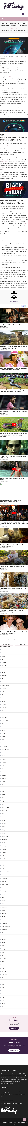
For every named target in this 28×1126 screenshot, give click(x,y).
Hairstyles (4, 817)
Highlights (4, 823)
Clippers (4, 710)
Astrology (4, 662)
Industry (4, 846)
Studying (4, 958)
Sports (3, 955)
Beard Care (4, 665)
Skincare (4, 952)
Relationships (5, 936)
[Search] (23, 14)
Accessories (5, 649)
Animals (4, 653)
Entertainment (5, 749)
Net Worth (4, 907)
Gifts (3, 788)
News (3, 910)
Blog (3, 678)
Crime (3, 727)
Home (3, 833)
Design (3, 736)
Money (3, 887)
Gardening (4, 784)
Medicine (4, 881)
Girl (3, 791)
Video (3, 1003)
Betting (3, 672)
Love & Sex (4, 868)
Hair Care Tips (5, 807)
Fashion (4, 759)
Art (2, 659)
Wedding (4, 1010)
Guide (3, 797)
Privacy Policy (15, 1124)
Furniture (4, 772)
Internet (4, 849)
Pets (3, 920)
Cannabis (4, 688)
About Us (4, 1122)
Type (3, 994)
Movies (3, 894)
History (3, 826)
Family (3, 756)
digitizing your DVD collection (12, 76)
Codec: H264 (23, 249)
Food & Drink (5, 768)
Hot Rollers (4, 839)
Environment (5, 752)
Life (3, 862)
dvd (16, 639)
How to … (4, 842)
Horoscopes (5, 836)
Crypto (3, 730)
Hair (3, 804)
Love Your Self (5, 871)
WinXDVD (4, 161)
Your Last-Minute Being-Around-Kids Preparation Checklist (7, 644)
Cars (3, 691)
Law (3, 855)
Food (3, 765)
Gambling (4, 778)
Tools (3, 984)
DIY (3, 739)
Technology (4, 971)
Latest (15, 1122)
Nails (3, 903)
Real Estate (4, 929)
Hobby (3, 829)
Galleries (4, 775)
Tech (22, 56)
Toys (3, 987)
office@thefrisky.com (8, 1100)
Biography (4, 675)
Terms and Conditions (22, 1122)
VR (2, 1006)
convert (6, 639)
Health (3, 820)
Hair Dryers (4, 810)
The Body (4, 974)
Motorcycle (4, 891)
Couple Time (5, 720)
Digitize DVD (11, 639)
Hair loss (4, 813)
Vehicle (3, 1000)
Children (4, 704)
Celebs (3, 701)
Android (24, 223)
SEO (3, 945)
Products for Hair (6, 926)
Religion (4, 939)
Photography (5, 923)
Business (4, 682)
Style (3, 961)
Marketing (4, 878)
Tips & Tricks (5, 981)
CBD (3, 698)
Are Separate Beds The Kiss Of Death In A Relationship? (22, 644)
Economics (4, 743)
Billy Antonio (4, 56)
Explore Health (14, 1028)
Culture (3, 733)
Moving (3, 897)
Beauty (3, 669)
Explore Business (14, 1050)
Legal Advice (5, 858)
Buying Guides (5, 685)
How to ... (17, 56)
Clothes (4, 714)
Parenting (4, 913)
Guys (3, 801)
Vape (3, 997)
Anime (3, 656)
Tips (3, 977)
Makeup (4, 875)
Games (3, 781)
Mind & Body (5, 884)
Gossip (3, 794)
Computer (4, 717)
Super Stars (5, 965)
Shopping (4, 949)
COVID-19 (4, 723)
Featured (4, 762)
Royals (3, 942)
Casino (3, 694)
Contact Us (10, 1122)
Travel (3, 990)
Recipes (4, 932)
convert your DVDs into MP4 (10, 145)
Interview (4, 852)
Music (3, 900)
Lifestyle (4, 865)
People (3, 916)
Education (4, 746)
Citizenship (4, 707)
